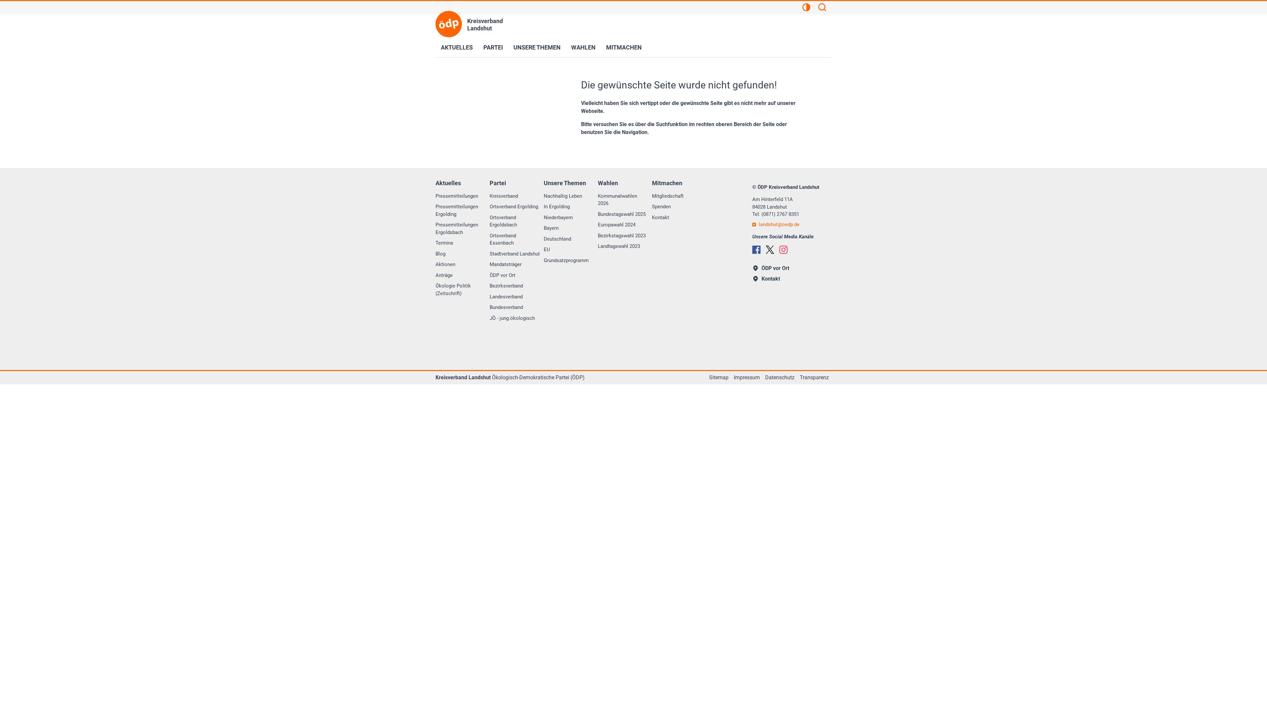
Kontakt (660, 218)
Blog (440, 254)
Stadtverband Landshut (515, 254)
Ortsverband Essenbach (503, 239)
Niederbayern (558, 218)
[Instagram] (783, 250)
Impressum (747, 377)
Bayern (551, 228)
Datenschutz (780, 377)
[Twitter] (770, 250)
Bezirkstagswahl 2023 (622, 236)
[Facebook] (756, 250)
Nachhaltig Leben (563, 196)
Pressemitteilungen (457, 196)
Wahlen (583, 47)
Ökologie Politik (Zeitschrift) (453, 289)
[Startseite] (449, 24)
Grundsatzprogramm (566, 260)
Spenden (661, 207)
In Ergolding (557, 207)
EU (547, 250)
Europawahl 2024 (616, 225)
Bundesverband (506, 307)
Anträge (444, 275)
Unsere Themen (537, 47)
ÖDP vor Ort (502, 275)
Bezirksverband (506, 286)
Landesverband (506, 297)
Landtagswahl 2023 (619, 246)
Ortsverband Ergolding (514, 207)
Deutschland (557, 239)
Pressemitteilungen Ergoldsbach (457, 228)
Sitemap (719, 377)
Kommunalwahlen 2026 (617, 200)
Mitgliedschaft (668, 196)
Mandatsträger (506, 264)
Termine (444, 243)
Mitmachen (624, 47)
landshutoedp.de (779, 224)
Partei (493, 47)
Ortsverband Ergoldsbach (503, 221)
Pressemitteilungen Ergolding (457, 210)
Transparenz (814, 377)
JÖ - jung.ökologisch (512, 318)
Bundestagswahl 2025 (622, 214)
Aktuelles (457, 47)
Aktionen (445, 264)
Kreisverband (504, 196)
